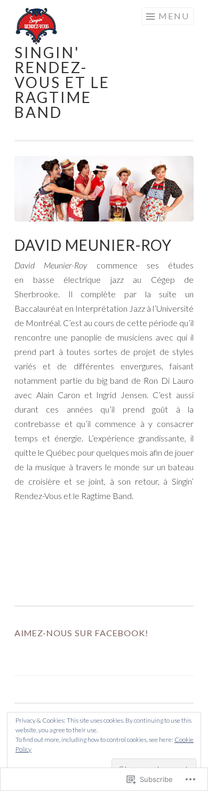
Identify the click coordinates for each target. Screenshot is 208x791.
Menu (173, 16)
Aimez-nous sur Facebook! (81, 633)
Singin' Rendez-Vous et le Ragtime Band (62, 82)
